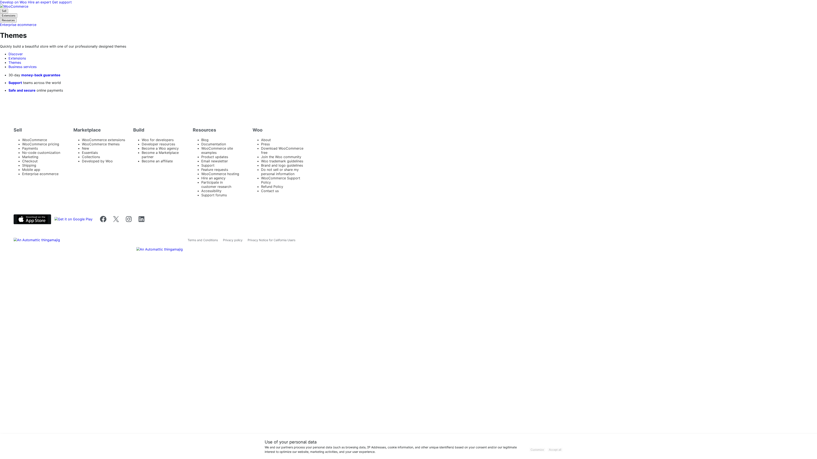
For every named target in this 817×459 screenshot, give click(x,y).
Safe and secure (22, 90)
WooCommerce (34, 140)
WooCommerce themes (101, 144)
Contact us (270, 191)
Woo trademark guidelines (282, 161)
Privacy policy (233, 240)
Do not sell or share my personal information (280, 171)
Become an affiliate (157, 161)
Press (265, 144)
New (85, 148)
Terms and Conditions (203, 240)
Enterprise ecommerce (40, 174)
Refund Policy (272, 186)
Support (15, 83)
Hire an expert (40, 2)
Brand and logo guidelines (282, 165)
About (266, 140)
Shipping (29, 165)
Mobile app (31, 169)
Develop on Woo (14, 2)
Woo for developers (158, 140)
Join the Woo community (281, 157)
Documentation (213, 144)
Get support (62, 2)
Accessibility (211, 191)
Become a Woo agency (160, 148)
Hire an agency (213, 178)
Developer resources (158, 144)
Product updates (214, 157)
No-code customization (41, 152)
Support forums (214, 195)
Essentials (90, 152)
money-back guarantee (40, 75)
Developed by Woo (97, 161)
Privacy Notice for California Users (271, 240)
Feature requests (214, 169)
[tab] (16, 54)
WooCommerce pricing (40, 144)
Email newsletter (214, 161)
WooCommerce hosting (220, 174)
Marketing (30, 157)
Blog (205, 140)
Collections (91, 157)
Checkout (30, 161)
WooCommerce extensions (103, 140)
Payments (30, 148)
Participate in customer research (216, 184)
